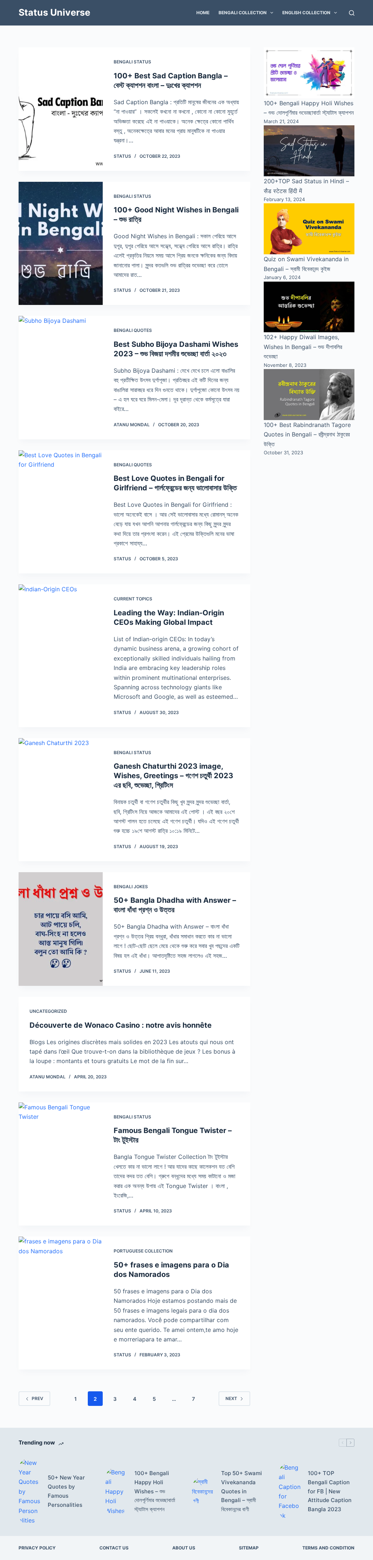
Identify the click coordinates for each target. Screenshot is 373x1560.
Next (231, 1398)
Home (202, 12)
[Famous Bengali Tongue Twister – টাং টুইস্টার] (60, 1164)
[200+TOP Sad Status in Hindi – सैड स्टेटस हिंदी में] (309, 150)
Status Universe (54, 12)
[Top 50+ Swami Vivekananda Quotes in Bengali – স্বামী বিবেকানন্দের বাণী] (203, 1491)
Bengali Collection (243, 12)
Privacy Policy (37, 1548)
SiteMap (249, 1548)
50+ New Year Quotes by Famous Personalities (66, 1491)
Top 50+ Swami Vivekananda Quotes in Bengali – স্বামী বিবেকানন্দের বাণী (241, 1491)
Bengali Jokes (131, 886)
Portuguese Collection (143, 1251)
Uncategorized (48, 1011)
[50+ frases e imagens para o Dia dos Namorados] (60, 1302)
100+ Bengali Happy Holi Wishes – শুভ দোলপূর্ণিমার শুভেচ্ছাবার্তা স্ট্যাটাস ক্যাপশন (154, 1491)
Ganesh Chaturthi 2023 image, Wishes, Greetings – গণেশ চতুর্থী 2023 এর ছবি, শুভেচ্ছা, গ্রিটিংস (173, 775)
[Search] (351, 13)
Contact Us (114, 1548)
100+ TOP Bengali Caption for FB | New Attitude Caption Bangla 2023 (330, 1491)
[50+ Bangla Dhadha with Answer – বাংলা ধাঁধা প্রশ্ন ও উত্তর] (60, 929)
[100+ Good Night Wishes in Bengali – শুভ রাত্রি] (60, 243)
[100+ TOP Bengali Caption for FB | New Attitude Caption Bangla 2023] (290, 1491)
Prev (37, 1398)
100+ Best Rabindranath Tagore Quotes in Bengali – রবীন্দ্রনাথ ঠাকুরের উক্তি (307, 434)
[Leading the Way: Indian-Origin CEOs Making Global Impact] (60, 655)
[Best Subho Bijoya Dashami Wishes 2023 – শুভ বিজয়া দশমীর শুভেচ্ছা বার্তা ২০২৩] (60, 377)
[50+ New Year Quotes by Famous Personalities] (29, 1491)
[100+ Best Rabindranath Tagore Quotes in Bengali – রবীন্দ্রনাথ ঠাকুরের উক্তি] (309, 394)
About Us (183, 1548)
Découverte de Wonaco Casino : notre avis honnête (121, 1025)
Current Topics (133, 598)
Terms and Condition (328, 1548)
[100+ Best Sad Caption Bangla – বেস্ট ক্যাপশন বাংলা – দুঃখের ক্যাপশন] (60, 109)
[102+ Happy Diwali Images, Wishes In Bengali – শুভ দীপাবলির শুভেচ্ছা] (309, 307)
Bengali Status (132, 61)
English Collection (306, 12)
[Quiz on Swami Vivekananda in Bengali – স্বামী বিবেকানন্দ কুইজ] (309, 228)
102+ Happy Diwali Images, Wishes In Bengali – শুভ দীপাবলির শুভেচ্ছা (303, 346)
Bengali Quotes (133, 330)
